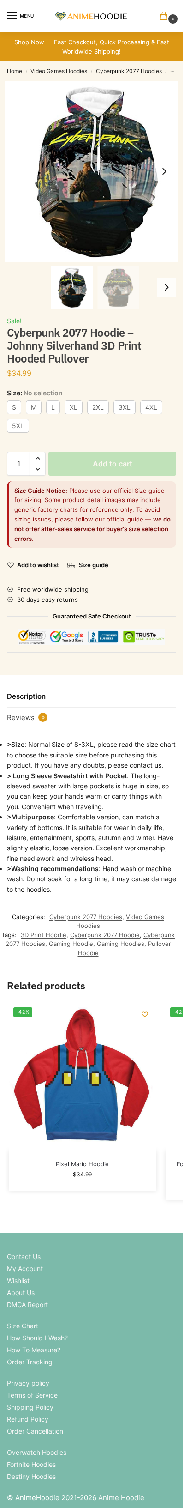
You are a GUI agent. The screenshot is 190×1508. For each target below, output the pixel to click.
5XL (18, 426)
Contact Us (24, 1256)
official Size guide (139, 490)
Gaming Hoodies (120, 943)
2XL (98, 407)
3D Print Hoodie (43, 935)
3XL (125, 407)
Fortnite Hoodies (31, 1464)
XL (73, 407)
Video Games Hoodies (58, 70)
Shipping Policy (30, 1407)
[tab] (91, 697)
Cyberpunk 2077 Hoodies (129, 70)
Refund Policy (27, 1419)
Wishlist (18, 1280)
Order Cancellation (35, 1431)
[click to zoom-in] (95, 171)
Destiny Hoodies (31, 1476)
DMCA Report (27, 1304)
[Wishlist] (145, 1014)
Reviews (26, 717)
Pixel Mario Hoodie (82, 1164)
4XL (151, 407)
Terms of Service (32, 1395)
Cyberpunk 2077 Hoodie (105, 935)
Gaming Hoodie (71, 943)
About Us (21, 1292)
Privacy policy (28, 1383)
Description (26, 696)
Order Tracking (30, 1362)
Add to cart (112, 463)
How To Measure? (33, 1350)
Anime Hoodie (121, 1497)
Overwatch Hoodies (36, 1452)
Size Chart (22, 1326)
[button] (165, 16)
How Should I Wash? (37, 1338)
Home (14, 70)
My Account (25, 1268)
